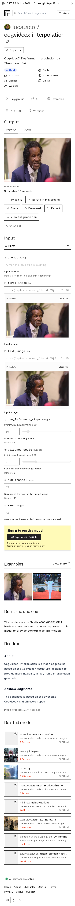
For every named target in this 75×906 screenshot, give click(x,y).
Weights (13, 85)
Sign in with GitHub (26, 537)
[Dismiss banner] (72, 3)
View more (60, 563)
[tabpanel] (37, 160)
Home (7, 886)
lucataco (24, 27)
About (17, 886)
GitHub (46, 80)
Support (30, 891)
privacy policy (37, 546)
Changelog (30, 886)
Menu (66, 13)
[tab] (11, 129)
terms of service (16, 546)
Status (19, 891)
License (13, 80)
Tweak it (16, 199)
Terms (52, 886)
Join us (42, 886)
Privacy (8, 891)
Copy (13, 50)
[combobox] (33, 13)
